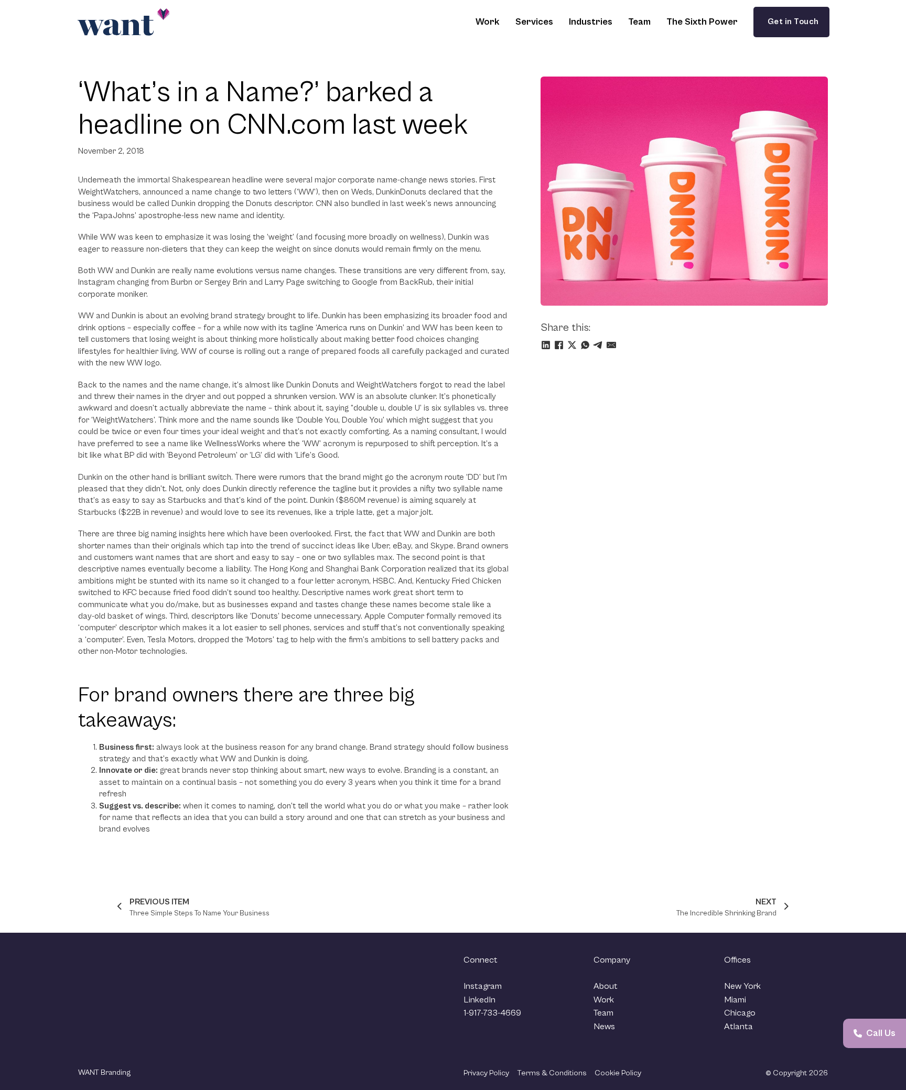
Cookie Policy (618, 1073)
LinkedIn (479, 1000)
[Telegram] (598, 345)
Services (534, 21)
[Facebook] (559, 345)
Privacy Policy (486, 1073)
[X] (572, 345)
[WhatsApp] (585, 345)
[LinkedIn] (546, 345)
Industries (590, 21)
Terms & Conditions (552, 1073)
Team (639, 21)
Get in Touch (791, 21)
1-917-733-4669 (492, 1013)
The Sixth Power (702, 21)
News (604, 1026)
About (606, 986)
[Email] (611, 345)
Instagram (482, 986)
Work (488, 21)
